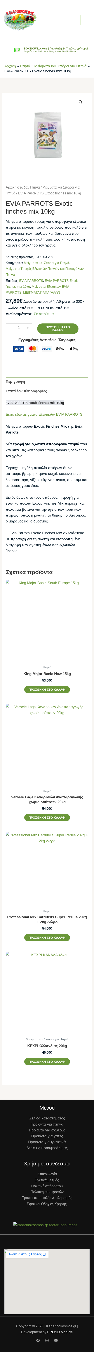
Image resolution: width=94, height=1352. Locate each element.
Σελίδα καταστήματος (47, 1118)
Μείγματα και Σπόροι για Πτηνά (60, 66)
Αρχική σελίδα (17, 187)
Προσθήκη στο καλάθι (58, 328)
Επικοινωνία (47, 1174)
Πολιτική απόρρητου (47, 1186)
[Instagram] (47, 1340)
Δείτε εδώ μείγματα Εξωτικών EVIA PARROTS (44, 414)
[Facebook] (38, 1340)
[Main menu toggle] (85, 20)
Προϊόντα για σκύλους (47, 1130)
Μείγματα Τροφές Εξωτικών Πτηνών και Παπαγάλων (45, 268)
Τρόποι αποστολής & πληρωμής (47, 1198)
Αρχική (10, 66)
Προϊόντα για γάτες (47, 1136)
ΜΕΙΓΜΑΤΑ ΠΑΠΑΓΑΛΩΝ (41, 292)
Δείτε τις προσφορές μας (47, 1148)
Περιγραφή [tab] (15, 381)
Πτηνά (25, 66)
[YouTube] (56, 1340)
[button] (81, 102)
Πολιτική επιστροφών (47, 1192)
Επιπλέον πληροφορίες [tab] (26, 391)
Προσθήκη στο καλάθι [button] (47, 689)
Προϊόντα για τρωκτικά (47, 1142)
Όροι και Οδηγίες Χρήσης (47, 1204)
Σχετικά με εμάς (47, 1180)
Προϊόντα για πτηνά (47, 1124)
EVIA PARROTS (31, 280)
